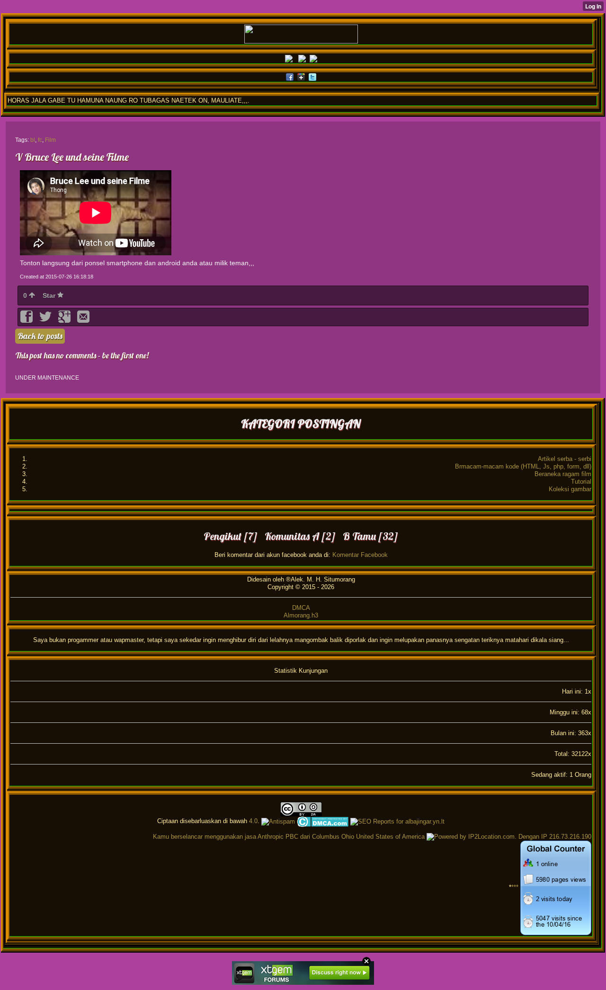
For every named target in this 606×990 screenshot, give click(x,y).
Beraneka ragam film (563, 474)
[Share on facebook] (27, 319)
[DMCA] (322, 821)
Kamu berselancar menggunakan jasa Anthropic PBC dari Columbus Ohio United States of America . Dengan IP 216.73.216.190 (372, 836)
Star (50, 295)
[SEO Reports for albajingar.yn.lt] (397, 821)
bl (32, 140)
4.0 (253, 821)
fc (40, 140)
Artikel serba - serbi (564, 458)
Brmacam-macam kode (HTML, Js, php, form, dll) (523, 466)
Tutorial (581, 481)
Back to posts (40, 335)
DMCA (301, 607)
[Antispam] (278, 821)
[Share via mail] (83, 319)
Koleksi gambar (570, 489)
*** (514, 887)
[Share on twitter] (46, 319)
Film (50, 140)
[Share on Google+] (65, 319)
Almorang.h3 (301, 615)
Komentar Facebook (360, 554)
